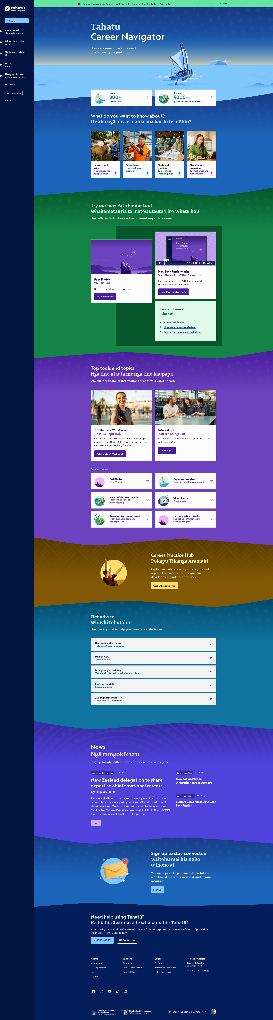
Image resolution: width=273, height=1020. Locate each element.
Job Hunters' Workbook (110, 453)
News (96, 823)
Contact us (129, 940)
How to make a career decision (180, 327)
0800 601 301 (103, 940)
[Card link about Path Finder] (121, 271)
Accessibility (129, 972)
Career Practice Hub (164, 585)
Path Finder (165, 3)
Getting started (98, 967)
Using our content (163, 972)
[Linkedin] (125, 991)
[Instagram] (101, 991)
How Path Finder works (173, 291)
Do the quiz (167, 450)
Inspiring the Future (196, 970)
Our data (95, 976)
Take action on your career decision (182, 331)
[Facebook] (93, 991)
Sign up (157, 889)
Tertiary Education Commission (196, 964)
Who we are (96, 963)
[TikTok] (117, 991)
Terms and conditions (165, 967)
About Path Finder (174, 322)
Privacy (158, 963)
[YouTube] (109, 991)
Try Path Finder (105, 296)
